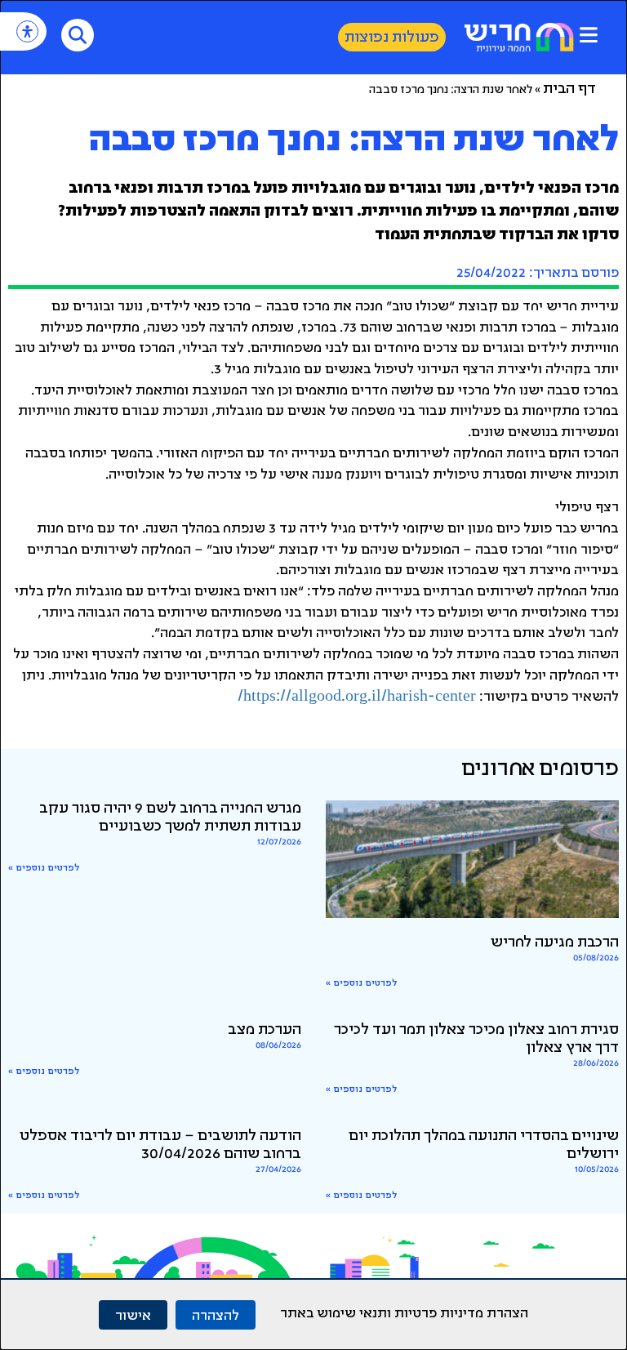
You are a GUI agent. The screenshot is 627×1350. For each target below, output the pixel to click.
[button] (588, 34)
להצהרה (215, 1314)
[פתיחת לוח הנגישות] (27, 31)
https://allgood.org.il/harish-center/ (357, 697)
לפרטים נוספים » (361, 983)
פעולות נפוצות (392, 38)
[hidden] (472, 859)
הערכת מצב (264, 1031)
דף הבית (569, 90)
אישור (133, 1314)
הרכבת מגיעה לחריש (555, 943)
